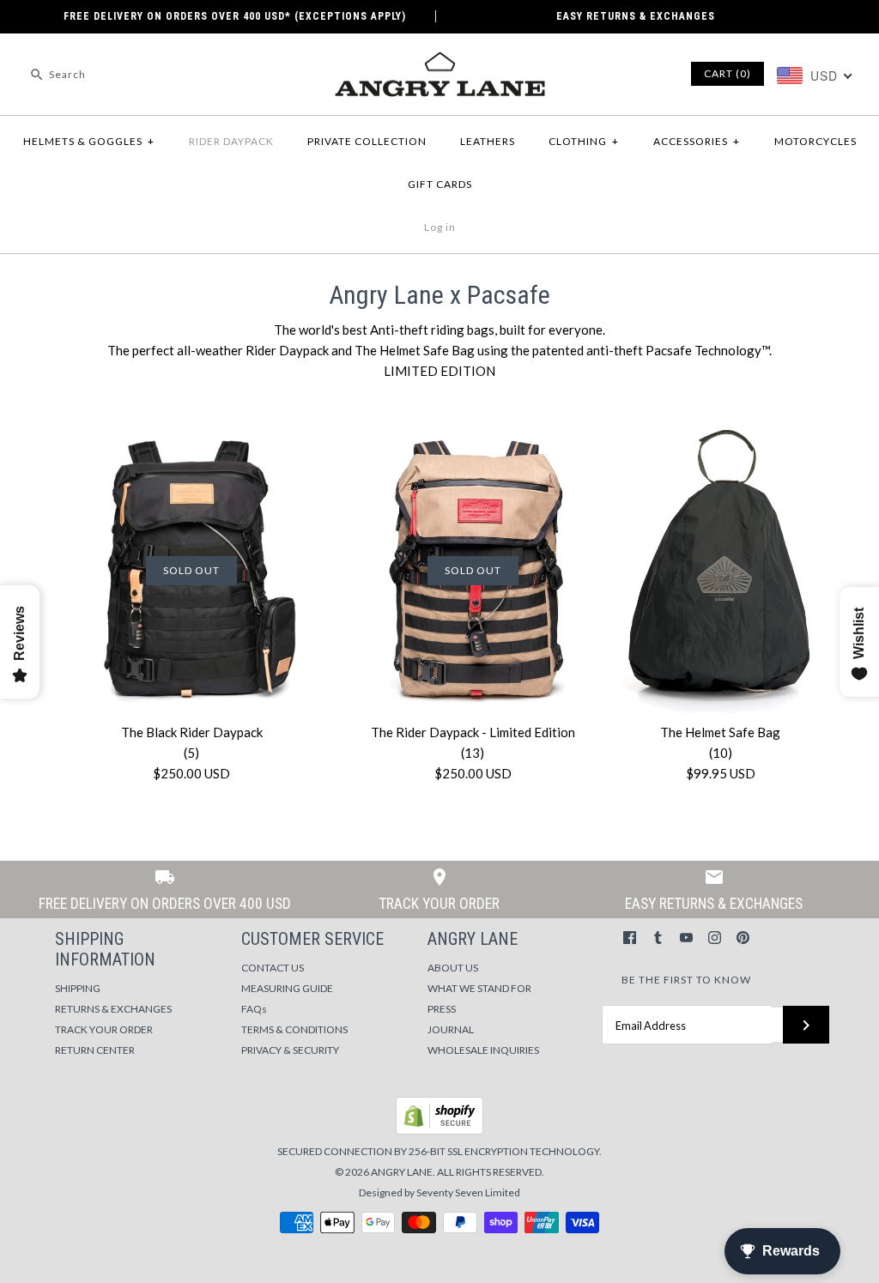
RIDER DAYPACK (231, 141)
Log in (440, 227)
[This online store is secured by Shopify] (439, 1130)
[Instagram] (714, 937)
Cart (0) (727, 73)
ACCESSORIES (696, 141)
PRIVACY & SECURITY (290, 1050)
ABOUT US (452, 967)
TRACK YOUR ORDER (104, 1029)
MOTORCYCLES (815, 141)
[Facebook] (629, 937)
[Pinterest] (743, 937)
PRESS (441, 1008)
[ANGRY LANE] (439, 61)
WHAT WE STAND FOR (479, 988)
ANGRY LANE (402, 1171)
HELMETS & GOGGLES (89, 141)
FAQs (254, 1008)
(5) (191, 752)
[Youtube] (686, 937)
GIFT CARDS (440, 184)
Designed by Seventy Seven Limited (439, 1192)
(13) (472, 752)
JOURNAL (450, 1029)
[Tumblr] (658, 937)
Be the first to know (686, 979)
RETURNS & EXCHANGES (113, 1008)
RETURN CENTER (95, 1050)
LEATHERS (487, 141)
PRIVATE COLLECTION (367, 141)
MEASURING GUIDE (287, 988)
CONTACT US (272, 967)
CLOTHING (584, 141)
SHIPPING (77, 988)
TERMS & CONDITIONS (294, 1029)
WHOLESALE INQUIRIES (483, 1050)
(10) (720, 752)
